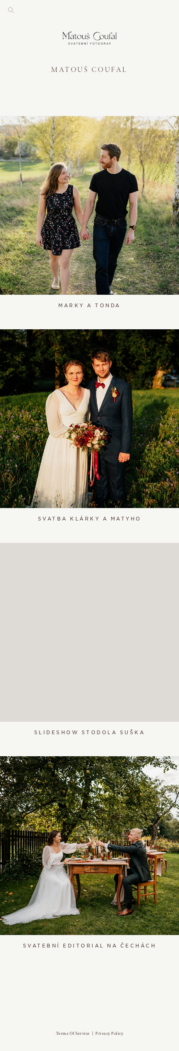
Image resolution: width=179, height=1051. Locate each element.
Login (14, 127)
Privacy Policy (109, 1033)
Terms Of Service (73, 1033)
